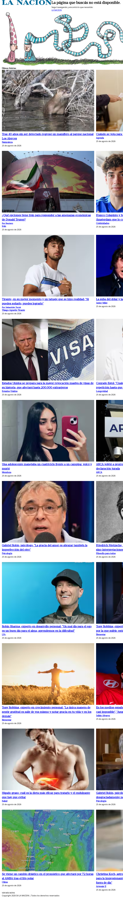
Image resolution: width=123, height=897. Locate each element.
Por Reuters (7, 223)
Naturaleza (7, 142)
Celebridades (102, 223)
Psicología (7, 553)
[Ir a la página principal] (27, 4)
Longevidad (102, 391)
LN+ (4, 635)
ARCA (99, 472)
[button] (48, 101)
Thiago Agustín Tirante (13, 310)
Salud (4, 801)
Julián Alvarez (103, 716)
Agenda (100, 138)
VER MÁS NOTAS (8, 893)
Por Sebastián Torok (11, 307)
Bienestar (101, 635)
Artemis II (101, 886)
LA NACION (57, 10)
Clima (5, 882)
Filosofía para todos (106, 553)
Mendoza (6, 472)
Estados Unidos (10, 391)
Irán (4, 226)
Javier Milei (101, 303)
